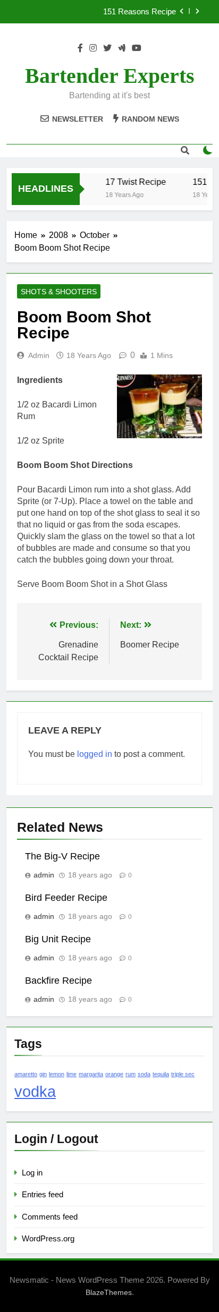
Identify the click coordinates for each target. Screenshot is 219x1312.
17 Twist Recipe (134, 181)
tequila (161, 1074)
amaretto (25, 1074)
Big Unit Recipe (58, 939)
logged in (94, 754)
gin (43, 1074)
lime (71, 1074)
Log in (32, 1172)
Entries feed (42, 1194)
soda (144, 1074)
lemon (56, 1074)
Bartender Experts (110, 76)
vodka (35, 1091)
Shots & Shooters (59, 291)
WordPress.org (48, 1238)
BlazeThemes (109, 1292)
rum (130, 1074)
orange (114, 1074)
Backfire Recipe (58, 980)
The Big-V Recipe (62, 856)
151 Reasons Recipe (139, 11)
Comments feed (50, 1216)
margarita (91, 1074)
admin (38, 355)
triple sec (183, 1074)
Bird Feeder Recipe (66, 897)
